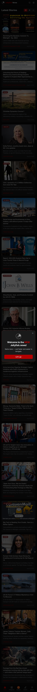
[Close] (32, 333)
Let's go (18, 357)
